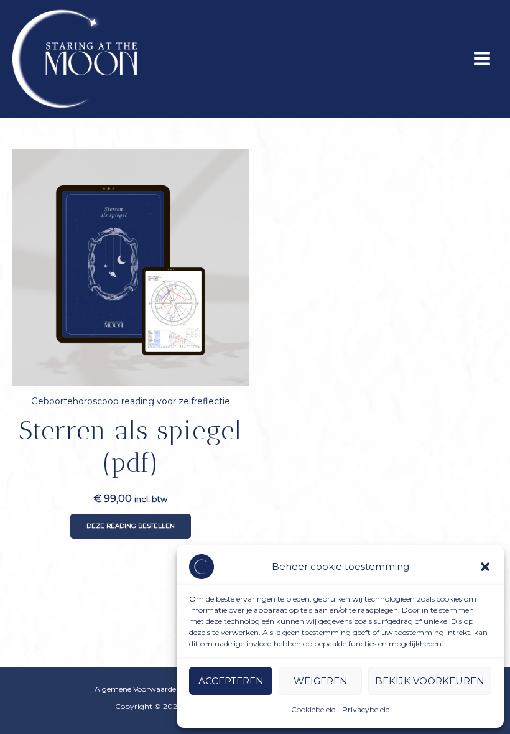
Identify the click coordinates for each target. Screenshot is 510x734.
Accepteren (231, 681)
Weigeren (321, 681)
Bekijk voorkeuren (429, 681)
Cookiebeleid (313, 709)
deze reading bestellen (130, 526)
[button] (485, 566)
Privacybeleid (366, 709)
